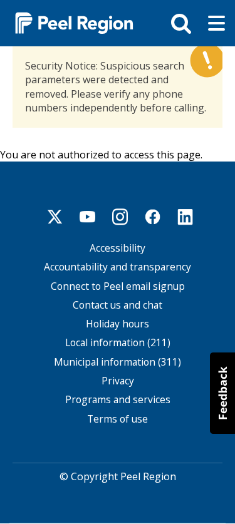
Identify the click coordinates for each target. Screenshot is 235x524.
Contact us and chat (117, 305)
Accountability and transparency (117, 267)
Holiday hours (117, 324)
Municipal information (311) (117, 362)
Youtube (87, 216)
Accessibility (117, 248)
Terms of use (117, 419)
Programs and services (117, 399)
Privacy (118, 381)
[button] (222, 393)
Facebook (152, 216)
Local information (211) (117, 342)
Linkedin (185, 216)
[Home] (69, 22)
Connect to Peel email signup (118, 286)
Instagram (120, 216)
